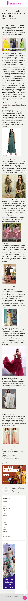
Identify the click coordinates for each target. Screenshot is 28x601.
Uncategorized (6, 536)
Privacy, (17, 596)
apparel (4, 462)
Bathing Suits (6, 504)
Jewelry (5, 515)
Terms (20, 596)
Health (4, 513)
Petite (4, 522)
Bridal (4, 506)
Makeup (5, 517)
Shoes (4, 529)
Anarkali (13, 378)
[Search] (25, 3)
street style (5, 533)
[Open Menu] (2, 3)
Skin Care (5, 531)
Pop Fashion (6, 527)
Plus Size (5, 524)
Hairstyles (5, 510)
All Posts (15, 491)
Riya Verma (7, 457)
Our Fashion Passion (12, 462)
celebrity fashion (6, 508)
